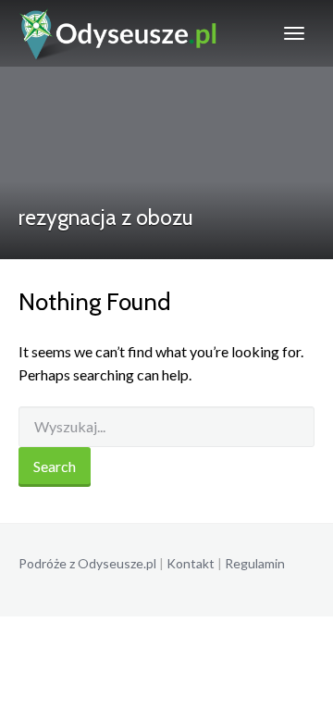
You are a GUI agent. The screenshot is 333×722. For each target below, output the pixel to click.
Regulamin (255, 563)
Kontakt (190, 563)
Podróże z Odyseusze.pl (87, 563)
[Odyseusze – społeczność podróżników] (119, 33)
